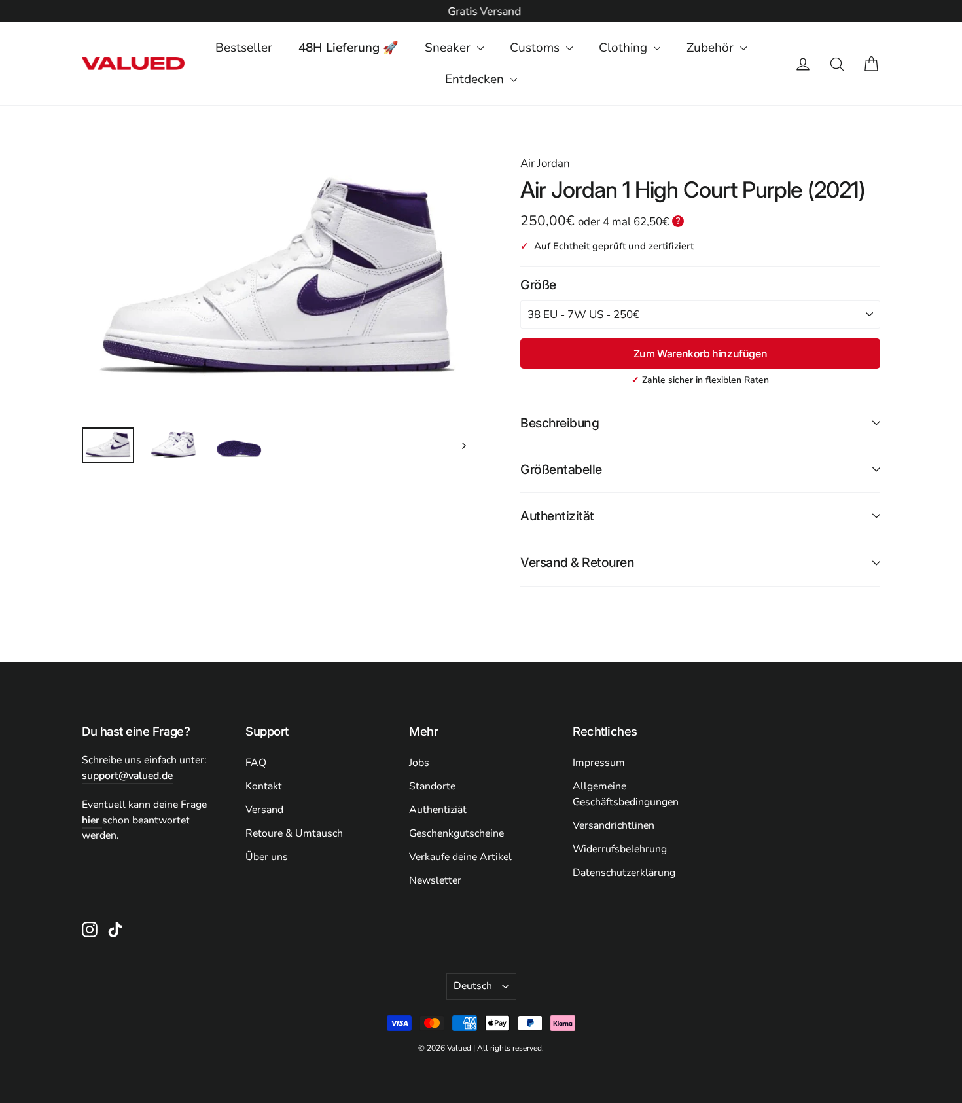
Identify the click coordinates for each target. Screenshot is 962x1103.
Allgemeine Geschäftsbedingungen (626, 794)
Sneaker (449, 47)
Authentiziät (438, 810)
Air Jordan (545, 163)
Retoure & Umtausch (294, 833)
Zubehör (711, 47)
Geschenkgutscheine (456, 833)
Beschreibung (559, 423)
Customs (536, 47)
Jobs (419, 762)
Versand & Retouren (577, 562)
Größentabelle (561, 469)
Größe (538, 285)
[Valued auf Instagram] (90, 928)
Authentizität (557, 516)
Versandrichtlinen (613, 825)
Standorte (432, 786)
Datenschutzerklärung (624, 872)
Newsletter (435, 880)
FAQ (255, 762)
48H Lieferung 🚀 (348, 47)
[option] (481, 11)
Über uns (266, 857)
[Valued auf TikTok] (115, 928)
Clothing (624, 47)
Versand (264, 810)
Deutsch (473, 986)
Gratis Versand (481, 11)
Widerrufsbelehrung (620, 849)
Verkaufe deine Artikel (460, 857)
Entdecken (476, 79)
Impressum (599, 762)
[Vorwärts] (463, 445)
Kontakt (263, 786)
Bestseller (243, 47)
